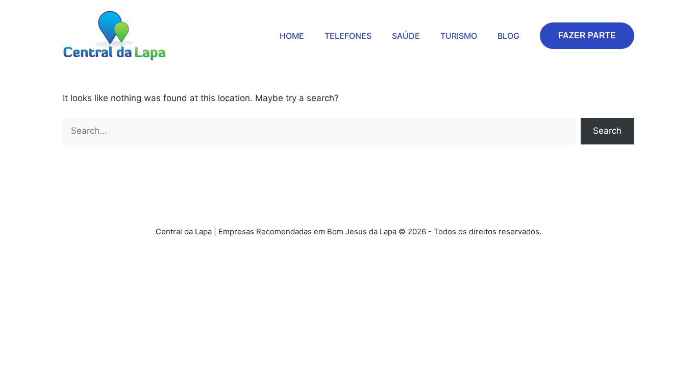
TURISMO (458, 36)
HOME (292, 36)
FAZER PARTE (587, 35)
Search (607, 131)
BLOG (508, 36)
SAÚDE (406, 36)
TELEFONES (348, 36)
